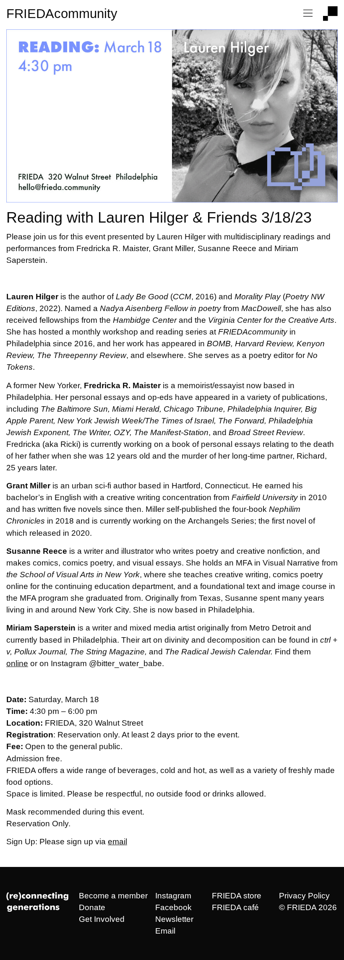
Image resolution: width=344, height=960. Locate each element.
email (117, 841)
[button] (308, 14)
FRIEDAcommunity (61, 13)
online (17, 663)
